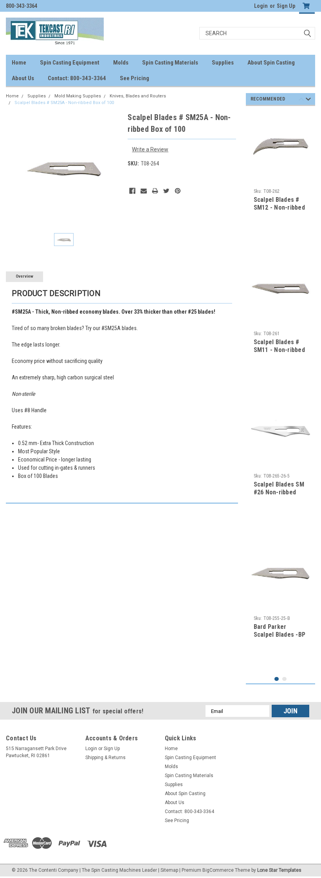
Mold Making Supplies (77, 96)
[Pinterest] (178, 191)
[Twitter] (166, 191)
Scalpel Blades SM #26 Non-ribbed (279, 488)
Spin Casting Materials (170, 62)
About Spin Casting (271, 62)
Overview (24, 276)
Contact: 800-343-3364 (77, 78)
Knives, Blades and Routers (138, 96)
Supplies (223, 62)
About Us (23, 78)
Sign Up (286, 6)
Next (308, 100)
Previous (301, 100)
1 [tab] (276, 679)
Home (19, 62)
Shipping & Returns (105, 757)
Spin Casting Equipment (69, 62)
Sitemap (169, 870)
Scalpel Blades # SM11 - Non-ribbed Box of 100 (279, 349)
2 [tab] (284, 679)
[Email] (144, 191)
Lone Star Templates (279, 870)
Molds (120, 62)
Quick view (280, 171)
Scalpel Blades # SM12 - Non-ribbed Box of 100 (279, 207)
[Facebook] (132, 191)
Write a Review (150, 149)
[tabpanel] (281, 178)
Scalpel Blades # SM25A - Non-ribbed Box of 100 (64, 102)
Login (261, 6)
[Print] (155, 191)
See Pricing (134, 78)
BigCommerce (218, 870)
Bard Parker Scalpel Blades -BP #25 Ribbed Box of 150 (280, 638)
